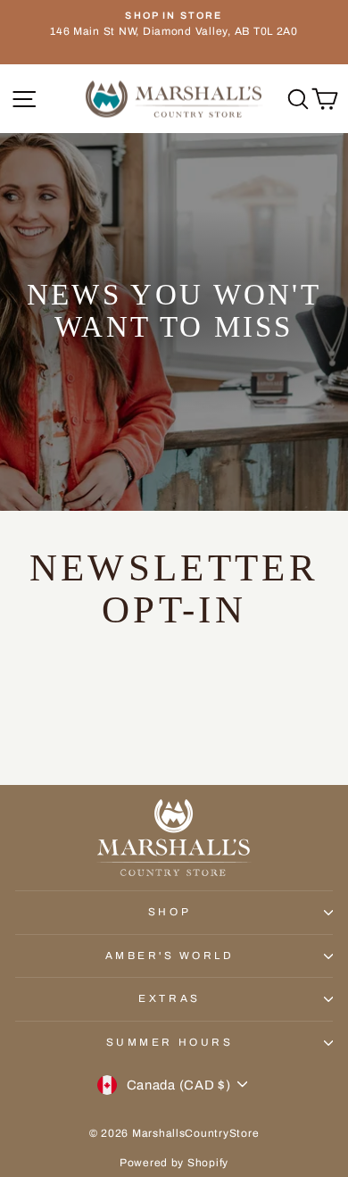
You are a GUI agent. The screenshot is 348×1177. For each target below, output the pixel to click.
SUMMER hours (169, 1042)
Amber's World (170, 955)
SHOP (169, 911)
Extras (169, 998)
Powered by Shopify (174, 1162)
